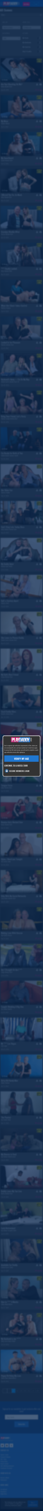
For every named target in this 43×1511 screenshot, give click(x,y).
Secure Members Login (19, 770)
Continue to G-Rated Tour (16, 765)
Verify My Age (21, 758)
